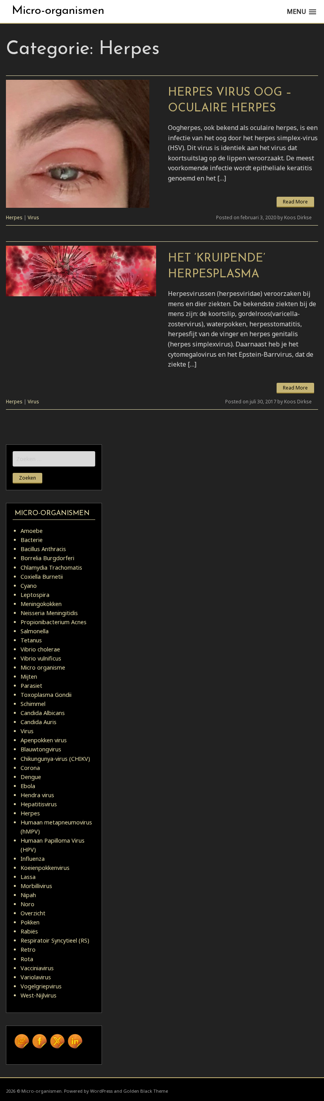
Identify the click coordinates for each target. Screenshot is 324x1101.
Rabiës (29, 931)
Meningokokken (41, 604)
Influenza (33, 858)
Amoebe (32, 531)
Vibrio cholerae (40, 649)
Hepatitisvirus (39, 804)
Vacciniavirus (37, 968)
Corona (30, 768)
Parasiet (31, 685)
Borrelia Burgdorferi (47, 558)
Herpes (14, 217)
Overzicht (33, 913)
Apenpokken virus (44, 740)
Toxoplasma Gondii (46, 694)
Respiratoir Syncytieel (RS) (55, 940)
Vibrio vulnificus (41, 658)
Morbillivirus (36, 886)
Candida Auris (39, 722)
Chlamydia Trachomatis (51, 567)
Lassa (28, 877)
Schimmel (33, 704)
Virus (33, 217)
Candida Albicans (43, 713)
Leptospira (35, 594)
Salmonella (35, 631)
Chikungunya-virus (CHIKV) (55, 758)
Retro (28, 949)
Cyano (29, 585)
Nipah (28, 895)
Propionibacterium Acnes (54, 622)
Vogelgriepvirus (41, 986)
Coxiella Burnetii (42, 576)
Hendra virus (37, 795)
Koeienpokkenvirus (45, 867)
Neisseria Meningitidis (49, 613)
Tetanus (31, 640)
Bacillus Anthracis (43, 549)
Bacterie (32, 540)
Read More (295, 201)
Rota (27, 959)
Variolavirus (36, 977)
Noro (27, 904)
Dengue (31, 777)
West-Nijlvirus (39, 995)
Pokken (30, 922)
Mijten (29, 676)
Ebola (28, 786)
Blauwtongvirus (41, 749)
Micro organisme (43, 667)
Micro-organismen (58, 11)
